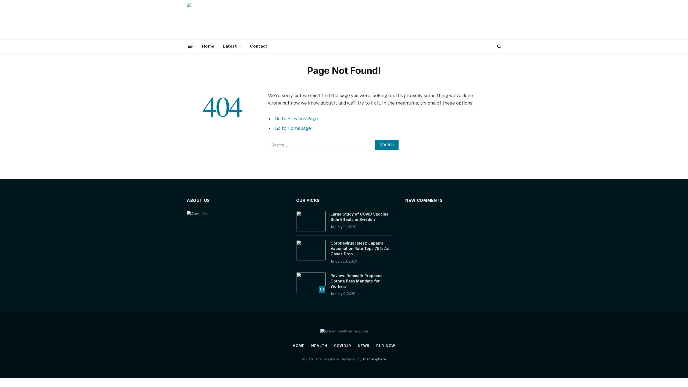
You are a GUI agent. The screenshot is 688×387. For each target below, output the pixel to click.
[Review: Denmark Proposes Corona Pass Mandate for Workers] (311, 283)
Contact (258, 46)
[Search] (498, 46)
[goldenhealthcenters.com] (229, 19)
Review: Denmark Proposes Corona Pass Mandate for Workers (356, 281)
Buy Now (385, 345)
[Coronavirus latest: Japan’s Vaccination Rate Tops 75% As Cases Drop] (311, 250)
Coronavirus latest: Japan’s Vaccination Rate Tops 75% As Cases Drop (360, 248)
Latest (230, 46)
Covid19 (342, 345)
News (364, 345)
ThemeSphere (374, 359)
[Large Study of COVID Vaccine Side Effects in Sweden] (311, 221)
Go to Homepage (293, 128)
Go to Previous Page (296, 118)
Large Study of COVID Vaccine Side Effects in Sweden (360, 217)
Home (208, 46)
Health (319, 345)
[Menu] (190, 46)
